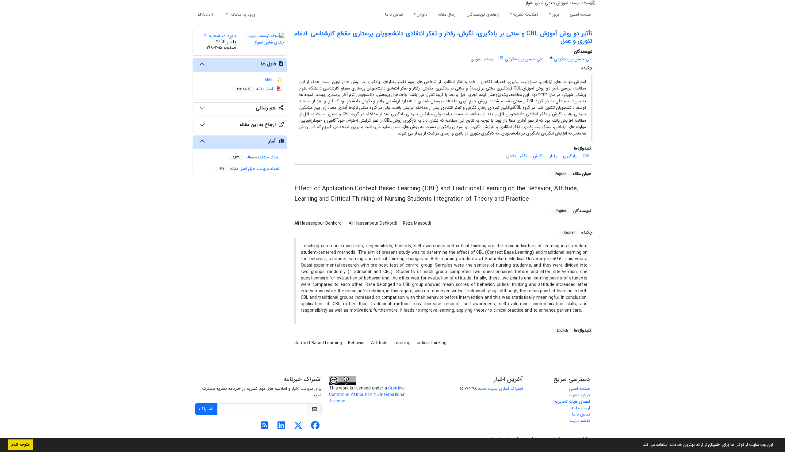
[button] (639, 445)
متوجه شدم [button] (20, 445)
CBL (586, 156)
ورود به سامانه (242, 14)
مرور (556, 14)
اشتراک (206, 409)
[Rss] (264, 427)
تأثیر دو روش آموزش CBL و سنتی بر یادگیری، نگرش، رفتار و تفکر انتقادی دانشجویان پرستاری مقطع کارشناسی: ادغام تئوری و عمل (443, 37)
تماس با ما (394, 14)
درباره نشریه (579, 395)
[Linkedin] (281, 427)
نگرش (538, 156)
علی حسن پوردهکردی (573, 59)
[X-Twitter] (298, 427)
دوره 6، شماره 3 (220, 36)
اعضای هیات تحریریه (572, 401)
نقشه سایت (580, 420)
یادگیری (569, 156)
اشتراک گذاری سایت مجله (500, 388)
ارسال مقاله (447, 14)
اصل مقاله (255, 88)
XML (269, 80)
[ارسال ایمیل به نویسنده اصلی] (502, 57)
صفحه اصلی (580, 14)
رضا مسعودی (482, 59)
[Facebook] (315, 427)
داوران (422, 14)
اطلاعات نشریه (525, 14)
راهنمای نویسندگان (483, 14)
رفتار (553, 156)
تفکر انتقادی (516, 156)
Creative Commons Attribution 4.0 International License (367, 395)
